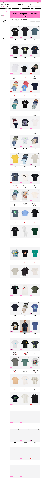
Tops (23, 19)
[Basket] (39, 4)
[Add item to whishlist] (18, 26)
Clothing (21, 19)
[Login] (32, 4)
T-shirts (26, 19)
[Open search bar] (28, 6)
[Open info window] (39, 0)
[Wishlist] (37, 4)
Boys (12, 19)
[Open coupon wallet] (30, 4)
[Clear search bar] (39, 6)
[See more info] (15, 42)
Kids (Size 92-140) (16, 19)
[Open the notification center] (34, 4)
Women (2, 4)
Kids (8, 4)
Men (5, 4)
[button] (32, 21)
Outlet (3, 2)
